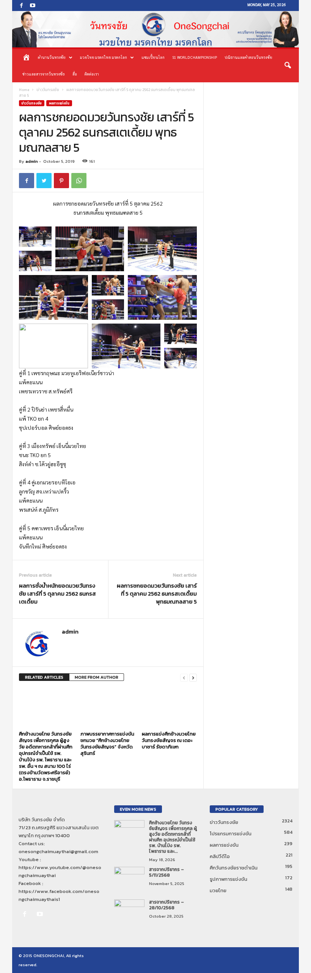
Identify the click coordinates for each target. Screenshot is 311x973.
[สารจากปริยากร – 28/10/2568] (129, 910)
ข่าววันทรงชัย (47, 90)
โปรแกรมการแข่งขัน (230, 833)
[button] (287, 65)
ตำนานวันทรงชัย (52, 57)
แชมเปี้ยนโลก (153, 57)
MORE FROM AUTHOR (96, 677)
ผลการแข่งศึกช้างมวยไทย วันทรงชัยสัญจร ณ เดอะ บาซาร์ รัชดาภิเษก (169, 740)
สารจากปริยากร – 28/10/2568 (166, 905)
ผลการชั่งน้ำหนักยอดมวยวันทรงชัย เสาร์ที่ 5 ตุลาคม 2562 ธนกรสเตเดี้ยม (57, 593)
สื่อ (74, 73)
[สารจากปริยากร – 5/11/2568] (129, 878)
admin (31, 161)
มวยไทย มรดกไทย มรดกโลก (103, 57)
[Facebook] (21, 5)
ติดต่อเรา (92, 73)
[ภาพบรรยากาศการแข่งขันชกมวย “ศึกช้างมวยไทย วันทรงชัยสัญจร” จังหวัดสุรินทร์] (107, 707)
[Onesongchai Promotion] (155, 29)
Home (24, 90)
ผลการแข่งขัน (59, 103)
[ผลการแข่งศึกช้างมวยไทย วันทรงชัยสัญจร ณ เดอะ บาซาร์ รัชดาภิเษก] (169, 707)
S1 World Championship (194, 57)
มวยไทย (218, 890)
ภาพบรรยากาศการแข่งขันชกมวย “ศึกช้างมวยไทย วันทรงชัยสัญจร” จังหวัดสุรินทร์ (107, 743)
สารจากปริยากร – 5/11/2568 (166, 872)
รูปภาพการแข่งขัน (228, 879)
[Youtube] (32, 5)
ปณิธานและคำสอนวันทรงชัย (248, 57)
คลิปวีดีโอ (220, 856)
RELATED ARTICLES (44, 677)
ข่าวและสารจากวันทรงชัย (43, 73)
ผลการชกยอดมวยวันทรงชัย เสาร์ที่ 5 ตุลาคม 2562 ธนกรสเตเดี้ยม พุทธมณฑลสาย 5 (157, 593)
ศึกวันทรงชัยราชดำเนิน (234, 867)
